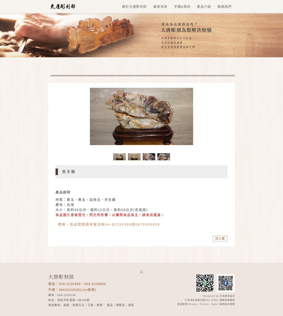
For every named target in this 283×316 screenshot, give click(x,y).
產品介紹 (204, 7)
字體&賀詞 (182, 7)
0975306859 (147, 224)
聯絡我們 (224, 7)
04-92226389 (118, 224)
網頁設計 (230, 296)
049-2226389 (70, 284)
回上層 (220, 238)
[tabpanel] (141, 35)
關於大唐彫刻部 (134, 7)
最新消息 (160, 7)
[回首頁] (63, 6)
